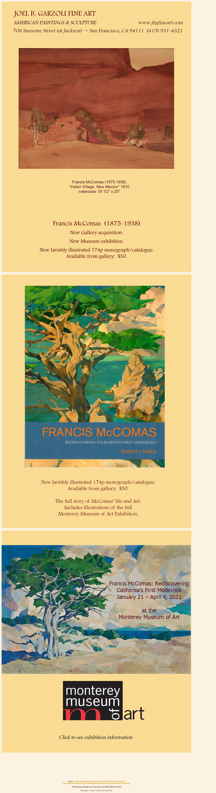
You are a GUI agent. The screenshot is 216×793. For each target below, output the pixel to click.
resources (113, 781)
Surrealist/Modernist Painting (97, 783)
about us (95, 781)
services (104, 781)
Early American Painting (73, 783)
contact (121, 781)
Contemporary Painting (120, 783)
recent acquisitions (82, 781)
